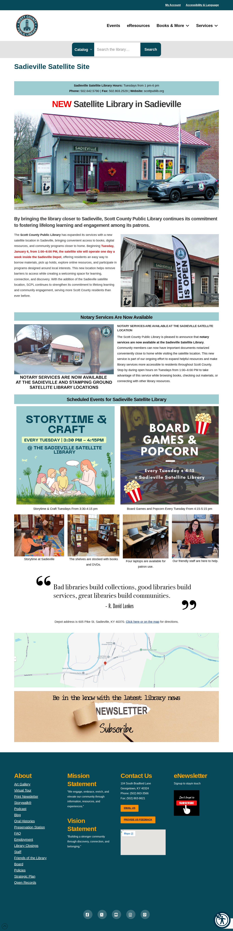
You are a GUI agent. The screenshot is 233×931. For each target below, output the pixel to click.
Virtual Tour (22, 790)
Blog (17, 815)
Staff (17, 852)
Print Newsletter (26, 796)
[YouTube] (116, 914)
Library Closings (26, 846)
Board (18, 864)
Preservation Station (29, 827)
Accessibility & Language (202, 5)
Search (150, 49)
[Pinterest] (145, 914)
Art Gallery (22, 784)
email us (129, 808)
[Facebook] (87, 914)
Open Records (25, 882)
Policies (20, 870)
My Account (173, 5)
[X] (102, 914)
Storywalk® (22, 803)
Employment (23, 839)
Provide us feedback (138, 819)
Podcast (20, 809)
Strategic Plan (24, 876)
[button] (222, 920)
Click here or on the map (142, 621)
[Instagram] (130, 914)
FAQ (17, 833)
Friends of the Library (30, 858)
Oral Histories (24, 821)
